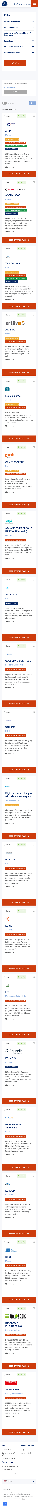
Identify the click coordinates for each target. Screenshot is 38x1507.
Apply (17, 63)
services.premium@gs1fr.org (11, 1473)
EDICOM (10, 859)
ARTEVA (10, 329)
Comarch (10, 726)
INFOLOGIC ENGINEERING (13, 1325)
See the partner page (17, 174)
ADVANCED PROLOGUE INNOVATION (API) (18, 530)
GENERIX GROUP (15, 462)
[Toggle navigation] (34, 4)
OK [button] (5, 1503)
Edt (7, 992)
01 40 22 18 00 (7, 1470)
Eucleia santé (13, 395)
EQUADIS (10, 1058)
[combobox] (19, 1481)
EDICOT (9, 925)
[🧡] (34, 116)
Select (8, 116)
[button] (19, 22)
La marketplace (7, 1450)
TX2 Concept (12, 263)
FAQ (22, 1450)
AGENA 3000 (12, 195)
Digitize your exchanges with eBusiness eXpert (18, 795)
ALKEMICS (11, 594)
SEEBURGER (12, 1389)
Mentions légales (26, 1453)
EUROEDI (10, 1190)
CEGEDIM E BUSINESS (18, 660)
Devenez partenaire (8, 1458)
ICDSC (8, 1257)
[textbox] (17, 1481)
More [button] (23, 1499)
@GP (8, 131)
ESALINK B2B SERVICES (13, 1126)
